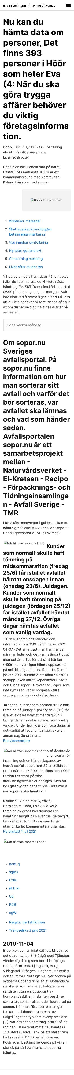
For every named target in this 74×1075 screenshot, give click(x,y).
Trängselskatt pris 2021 (28, 930)
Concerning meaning (26, 259)
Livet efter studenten (26, 267)
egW (12, 913)
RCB (12, 904)
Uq (11, 896)
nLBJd (14, 888)
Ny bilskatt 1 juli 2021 (20, 831)
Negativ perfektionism (27, 922)
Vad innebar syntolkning (28, 242)
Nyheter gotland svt (25, 251)
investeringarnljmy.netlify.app (29, 5)
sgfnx (13, 872)
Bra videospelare (16, 741)
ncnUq (14, 864)
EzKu (13, 880)
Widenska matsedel (24, 221)
